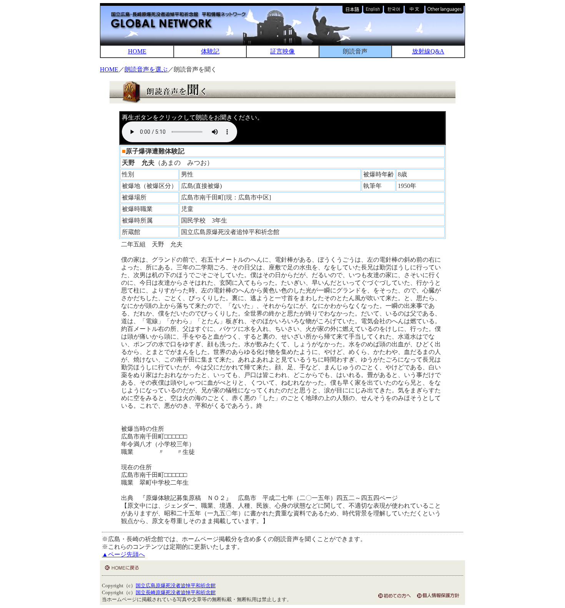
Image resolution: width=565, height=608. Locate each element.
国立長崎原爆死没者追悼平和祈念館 (176, 592)
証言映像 (282, 51)
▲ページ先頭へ (123, 554)
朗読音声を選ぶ (146, 69)
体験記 (210, 51)
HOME (137, 51)
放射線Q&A (428, 51)
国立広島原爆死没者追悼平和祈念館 (176, 585)
